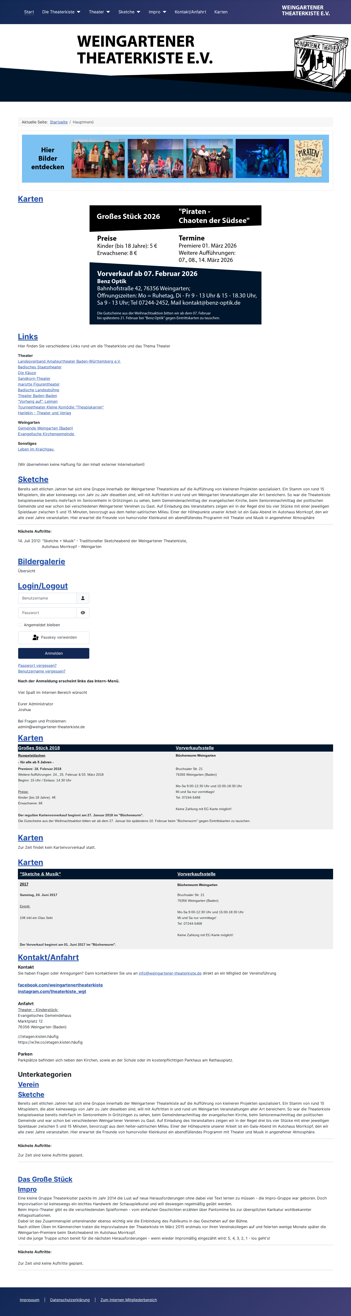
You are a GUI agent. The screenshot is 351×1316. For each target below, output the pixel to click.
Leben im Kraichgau (36, 449)
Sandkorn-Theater (34, 378)
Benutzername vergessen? (41, 671)
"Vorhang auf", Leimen (38, 401)
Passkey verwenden (58, 637)
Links (28, 336)
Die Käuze (27, 372)
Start (29, 11)
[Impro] (163, 12)
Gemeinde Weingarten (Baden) (45, 428)
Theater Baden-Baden (37, 395)
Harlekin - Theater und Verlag (44, 412)
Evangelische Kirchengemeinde (46, 433)
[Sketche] (137, 12)
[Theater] (107, 12)
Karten (221, 11)
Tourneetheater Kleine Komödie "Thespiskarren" (61, 407)
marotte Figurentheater (39, 384)
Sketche (126, 11)
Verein (28, 1084)
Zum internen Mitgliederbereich (129, 1299)
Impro (154, 11)
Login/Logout (43, 585)
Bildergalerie (41, 561)
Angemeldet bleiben (42, 624)
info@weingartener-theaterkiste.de (170, 973)
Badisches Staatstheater (40, 367)
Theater (96, 11)
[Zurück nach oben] (342, 1307)
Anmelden (54, 653)
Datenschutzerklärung (70, 1299)
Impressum (29, 1299)
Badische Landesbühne (38, 389)
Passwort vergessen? (37, 665)
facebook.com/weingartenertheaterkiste (60, 984)
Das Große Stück (45, 1179)
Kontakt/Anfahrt (190, 11)
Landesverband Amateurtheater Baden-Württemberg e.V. (69, 361)
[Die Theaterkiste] (77, 12)
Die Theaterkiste (58, 11)
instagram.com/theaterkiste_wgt (52, 991)
